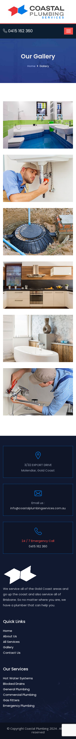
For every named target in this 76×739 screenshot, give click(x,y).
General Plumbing (16, 689)
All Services (11, 642)
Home (31, 66)
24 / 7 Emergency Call (38, 543)
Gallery (8, 647)
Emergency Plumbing (18, 705)
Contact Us (11, 653)
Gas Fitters (11, 700)
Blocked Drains (14, 684)
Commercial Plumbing (19, 695)
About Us (10, 636)
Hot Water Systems (18, 678)
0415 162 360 (20, 31)
